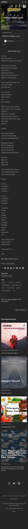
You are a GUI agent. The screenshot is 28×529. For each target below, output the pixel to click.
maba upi (18, 282)
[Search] (22, 2)
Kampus (16, 496)
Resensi (5, 496)
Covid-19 (11, 282)
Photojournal (14, 499)
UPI (14, 290)
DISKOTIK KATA (13, 259)
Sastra (18, 287)
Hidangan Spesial (6, 393)
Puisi (3, 287)
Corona (4, 282)
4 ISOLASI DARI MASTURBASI (9, 353)
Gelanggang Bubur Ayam (8, 427)
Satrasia (10, 496)
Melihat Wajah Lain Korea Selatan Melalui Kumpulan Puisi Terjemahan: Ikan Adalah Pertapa (12, 468)
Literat (4, 2)
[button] (25, 2)
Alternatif (22, 496)
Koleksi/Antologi (7, 32)
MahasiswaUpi (5, 285)
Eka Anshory (10, 41)
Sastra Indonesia (6, 290)
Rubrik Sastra (10, 287)
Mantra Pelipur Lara (17, 285)
